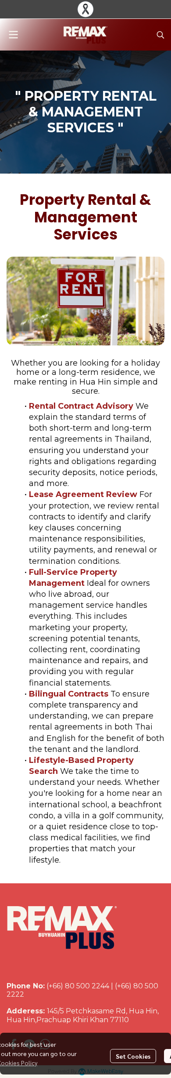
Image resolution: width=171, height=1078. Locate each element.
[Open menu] (13, 35)
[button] (160, 35)
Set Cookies (133, 1056)
